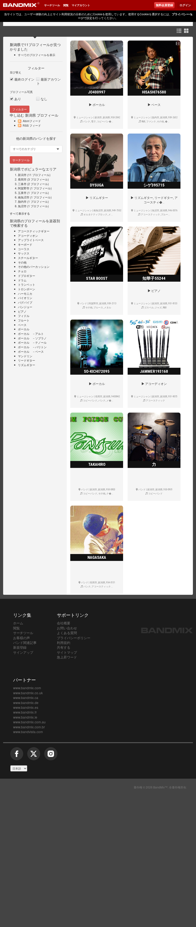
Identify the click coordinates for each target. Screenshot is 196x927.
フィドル (23, 316)
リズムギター (26, 365)
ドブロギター (26, 276)
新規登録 (20, 647)
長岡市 (22, 179)
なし (44, 99)
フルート (23, 320)
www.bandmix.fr (25, 712)
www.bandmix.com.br (29, 727)
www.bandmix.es (25, 707)
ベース (22, 325)
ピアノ (22, 311)
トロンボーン (26, 289)
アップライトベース (31, 240)
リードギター (26, 360)
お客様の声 (21, 637)
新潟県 (15, 44)
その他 (22, 262)
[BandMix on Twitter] (33, 756)
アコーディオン (28, 235)
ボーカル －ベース (31, 351)
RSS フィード (32, 125)
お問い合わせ (67, 628)
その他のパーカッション (33, 266)
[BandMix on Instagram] (50, 756)
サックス (23, 253)
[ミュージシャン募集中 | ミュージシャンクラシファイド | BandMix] (21, 5)
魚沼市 (22, 206)
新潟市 (22, 175)
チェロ (22, 271)
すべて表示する (20, 213)
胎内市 (22, 201)
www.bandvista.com (28, 731)
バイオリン (25, 298)
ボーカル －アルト (31, 333)
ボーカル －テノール (32, 342)
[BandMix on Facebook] (16, 756)
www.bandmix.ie (25, 717)
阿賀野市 (23, 188)
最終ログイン (24, 79)
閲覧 (66, 5)
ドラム (22, 280)
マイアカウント (81, 5)
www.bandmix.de (25, 702)
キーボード (25, 244)
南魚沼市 (23, 197)
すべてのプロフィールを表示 (36, 55)
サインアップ (23, 652)
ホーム (18, 623)
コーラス (23, 249)
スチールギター (28, 258)
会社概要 (63, 623)
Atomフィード (32, 121)
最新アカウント (49, 81)
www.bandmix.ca (25, 697)
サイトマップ (67, 652)
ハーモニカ (25, 293)
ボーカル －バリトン (32, 347)
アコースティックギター (33, 231)
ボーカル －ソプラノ (32, 338)
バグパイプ (25, 302)
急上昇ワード (67, 657)
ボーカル (23, 329)
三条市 (22, 184)
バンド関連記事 (25, 642)
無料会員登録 (164, 5)
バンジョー (25, 307)
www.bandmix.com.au (29, 722)
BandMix (167, 630)
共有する (63, 647)
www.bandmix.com (27, 687)
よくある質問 (67, 632)
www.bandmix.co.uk (28, 692)
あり (17, 99)
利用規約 (63, 642)
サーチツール (52, 5)
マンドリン (25, 356)
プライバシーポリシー (73, 637)
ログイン (185, 5)
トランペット (26, 284)
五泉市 (22, 193)
